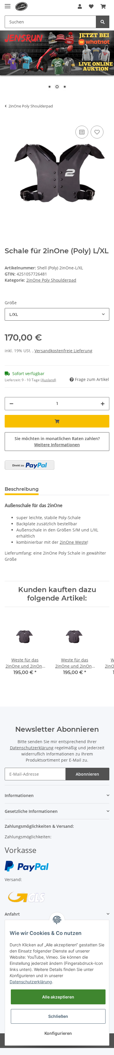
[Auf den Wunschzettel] (97, 132)
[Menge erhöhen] (102, 403)
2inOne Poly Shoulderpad (51, 280)
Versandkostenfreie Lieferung (63, 350)
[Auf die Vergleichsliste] (81, 132)
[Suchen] (102, 22)
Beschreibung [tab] (22, 489)
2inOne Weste (73, 542)
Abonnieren (87, 774)
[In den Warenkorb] (57, 421)
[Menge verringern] (11, 403)
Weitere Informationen (57, 444)
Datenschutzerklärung (31, 747)
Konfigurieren (58, 1033)
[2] (29, 465)
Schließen (58, 1016)
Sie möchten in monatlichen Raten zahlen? (57, 441)
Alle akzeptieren (58, 996)
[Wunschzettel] (91, 6)
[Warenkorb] (103, 6)
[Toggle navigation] (8, 3)
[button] (79, 6)
